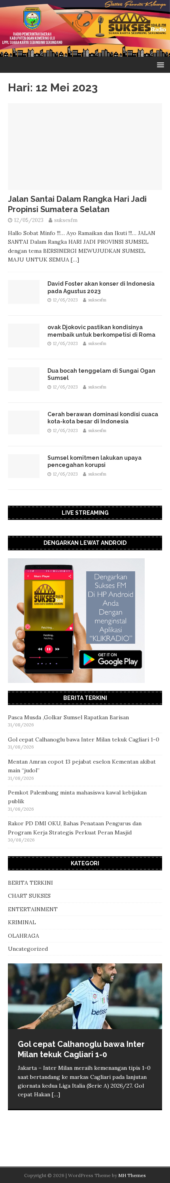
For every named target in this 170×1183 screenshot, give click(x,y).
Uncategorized (28, 948)
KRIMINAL (22, 922)
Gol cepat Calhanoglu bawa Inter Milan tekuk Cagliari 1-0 (83, 739)
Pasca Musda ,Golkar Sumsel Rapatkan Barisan (68, 717)
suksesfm (65, 220)
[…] (75, 259)
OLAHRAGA (23, 935)
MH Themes (132, 1175)
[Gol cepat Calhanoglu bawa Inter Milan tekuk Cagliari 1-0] (85, 996)
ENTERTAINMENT (33, 909)
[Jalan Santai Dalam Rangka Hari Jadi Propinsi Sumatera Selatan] (85, 185)
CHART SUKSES (29, 895)
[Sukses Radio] (85, 52)
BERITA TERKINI (30, 882)
